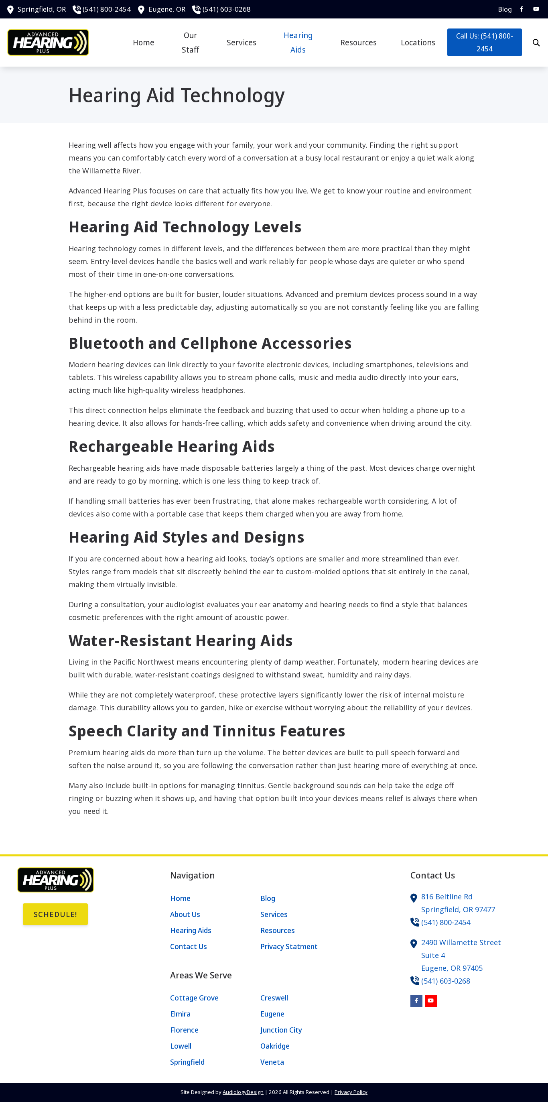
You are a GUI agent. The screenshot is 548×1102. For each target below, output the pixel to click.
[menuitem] (502, 9)
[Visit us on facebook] (521, 9)
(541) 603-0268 (227, 9)
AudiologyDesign (243, 1092)
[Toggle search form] (536, 42)
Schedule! (55, 914)
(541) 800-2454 (107, 9)
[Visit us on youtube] (536, 9)
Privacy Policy (351, 1092)
